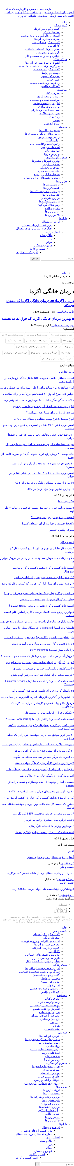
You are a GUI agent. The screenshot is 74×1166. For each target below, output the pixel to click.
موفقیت (62, 89)
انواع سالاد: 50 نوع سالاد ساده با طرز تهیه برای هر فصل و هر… (37, 387)
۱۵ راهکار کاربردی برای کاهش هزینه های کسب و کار (42, 690)
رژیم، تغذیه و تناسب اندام (45, 143)
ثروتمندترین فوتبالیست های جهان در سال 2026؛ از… (43, 888)
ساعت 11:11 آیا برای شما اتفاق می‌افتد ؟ (50, 412)
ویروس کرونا (52, 154)
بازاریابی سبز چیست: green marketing (52, 649)
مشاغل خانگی (51, 32)
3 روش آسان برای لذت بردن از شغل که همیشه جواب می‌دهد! (37, 656)
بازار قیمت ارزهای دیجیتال (36, 225)
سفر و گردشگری (56, 157)
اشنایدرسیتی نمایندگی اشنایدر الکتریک (31, 347)
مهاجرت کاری (51, 164)
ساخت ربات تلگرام (14, 341)
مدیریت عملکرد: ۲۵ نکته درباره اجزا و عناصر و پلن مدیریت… (38, 744)
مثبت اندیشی (52, 123)
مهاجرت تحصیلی (50, 167)
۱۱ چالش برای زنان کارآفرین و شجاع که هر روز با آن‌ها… (40, 769)
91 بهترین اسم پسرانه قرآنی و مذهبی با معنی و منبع (43, 406)
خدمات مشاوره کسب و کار (61, 335)
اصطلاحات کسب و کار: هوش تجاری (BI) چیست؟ (44, 832)
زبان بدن (54, 116)
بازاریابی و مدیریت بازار (46, 52)
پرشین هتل (54, 341)
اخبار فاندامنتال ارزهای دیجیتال (34, 228)
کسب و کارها (37, 248)
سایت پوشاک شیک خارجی (12, 335)
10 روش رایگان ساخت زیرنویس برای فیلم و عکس (44, 577)
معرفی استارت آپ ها (47, 38)
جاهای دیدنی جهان (49, 170)
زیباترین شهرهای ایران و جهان (42, 177)
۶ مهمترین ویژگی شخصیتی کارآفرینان (51, 826)
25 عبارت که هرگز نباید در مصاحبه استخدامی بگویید (43, 756)
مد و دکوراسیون (50, 76)
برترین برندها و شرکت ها (45, 191)
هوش (56, 120)
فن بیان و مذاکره (50, 113)
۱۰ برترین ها (52, 211)
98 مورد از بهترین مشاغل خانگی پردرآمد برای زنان (44, 482)
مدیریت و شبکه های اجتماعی (42, 49)
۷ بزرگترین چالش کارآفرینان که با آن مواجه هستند (44, 763)
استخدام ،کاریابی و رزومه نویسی (40, 35)
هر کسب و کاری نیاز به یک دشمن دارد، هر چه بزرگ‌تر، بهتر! (39, 593)
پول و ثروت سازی (49, 106)
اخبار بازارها (53, 231)
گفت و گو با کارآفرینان (46, 28)
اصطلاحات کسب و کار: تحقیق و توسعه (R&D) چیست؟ (41, 605)
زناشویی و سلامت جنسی (45, 82)
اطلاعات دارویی (50, 147)
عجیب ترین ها (51, 187)
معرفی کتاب (52, 93)
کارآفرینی (54, 45)
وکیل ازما (69, 347)
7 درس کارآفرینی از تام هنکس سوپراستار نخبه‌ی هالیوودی (40, 662)
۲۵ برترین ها (52, 214)
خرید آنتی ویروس (50, 352)
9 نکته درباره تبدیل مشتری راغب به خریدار (49, 819)
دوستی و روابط (50, 72)
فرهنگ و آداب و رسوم (47, 174)
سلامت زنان (52, 150)
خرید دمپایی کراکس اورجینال (15, 352)
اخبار (71, 850)
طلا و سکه (46, 235)
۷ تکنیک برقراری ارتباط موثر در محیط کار (49, 712)
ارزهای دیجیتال (51, 221)
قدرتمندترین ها (51, 194)
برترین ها (61, 181)
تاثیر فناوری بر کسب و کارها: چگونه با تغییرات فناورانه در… (39, 637)
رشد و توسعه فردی (48, 96)
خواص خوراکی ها (49, 130)
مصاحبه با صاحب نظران (45, 110)
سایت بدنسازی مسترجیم (37, 335)
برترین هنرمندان (50, 198)
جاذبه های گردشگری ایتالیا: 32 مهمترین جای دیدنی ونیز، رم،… (37, 400)
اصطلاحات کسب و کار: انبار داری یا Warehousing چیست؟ (40, 718)
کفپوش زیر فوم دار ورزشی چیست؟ (52, 517)
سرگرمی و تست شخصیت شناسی (39, 66)
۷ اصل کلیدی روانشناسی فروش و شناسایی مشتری (43, 668)
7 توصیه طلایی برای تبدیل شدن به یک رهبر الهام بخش (42, 674)
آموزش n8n (68, 341)
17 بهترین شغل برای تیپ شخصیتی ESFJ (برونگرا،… (43, 813)
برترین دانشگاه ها (49, 201)
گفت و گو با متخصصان (46, 69)
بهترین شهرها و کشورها (46, 160)
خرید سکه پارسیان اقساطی (52, 359)
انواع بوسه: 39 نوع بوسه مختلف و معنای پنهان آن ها (44, 418)
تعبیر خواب (53, 79)
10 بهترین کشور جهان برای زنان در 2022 (50, 488)
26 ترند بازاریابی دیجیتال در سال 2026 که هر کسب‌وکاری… (39, 873)
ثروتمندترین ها (51, 184)
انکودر (70, 359)
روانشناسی (53, 140)
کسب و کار (60, 25)
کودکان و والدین (50, 86)
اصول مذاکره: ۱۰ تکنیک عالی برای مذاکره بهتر (46, 775)
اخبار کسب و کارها (27, 252)
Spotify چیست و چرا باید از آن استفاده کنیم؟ (48, 523)
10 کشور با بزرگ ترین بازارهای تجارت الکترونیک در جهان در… (37, 696)
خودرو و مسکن (43, 245)
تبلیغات (62, 904)
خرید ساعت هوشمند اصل (36, 341)
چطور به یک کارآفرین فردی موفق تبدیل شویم (47, 599)
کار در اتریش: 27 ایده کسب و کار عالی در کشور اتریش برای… (37, 797)
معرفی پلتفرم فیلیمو (62, 529)
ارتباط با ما (60, 911)
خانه (64, 22)
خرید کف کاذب (56, 347)
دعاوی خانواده (67, 352)
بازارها (63, 218)
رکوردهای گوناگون (49, 204)
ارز (50, 238)
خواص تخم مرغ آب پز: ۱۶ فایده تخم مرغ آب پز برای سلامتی (38, 393)
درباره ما (61, 908)
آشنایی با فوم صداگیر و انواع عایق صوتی (50, 857)
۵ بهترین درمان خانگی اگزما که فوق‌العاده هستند (38, 318)
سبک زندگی (60, 59)
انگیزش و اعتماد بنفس (46, 103)
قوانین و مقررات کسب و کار (43, 55)
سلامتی (62, 126)
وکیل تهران (35, 352)
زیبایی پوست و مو (49, 137)
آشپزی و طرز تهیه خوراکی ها (42, 62)
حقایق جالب (52, 208)
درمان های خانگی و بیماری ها (42, 133)
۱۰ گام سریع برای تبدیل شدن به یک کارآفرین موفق (44, 750)
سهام (49, 242)
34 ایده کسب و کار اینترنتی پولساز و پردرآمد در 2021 (43, 643)
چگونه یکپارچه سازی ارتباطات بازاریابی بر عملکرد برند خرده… (37, 621)
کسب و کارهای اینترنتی (46, 42)
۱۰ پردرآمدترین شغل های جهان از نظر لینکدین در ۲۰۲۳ (41, 791)
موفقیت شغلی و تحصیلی (45, 99)
